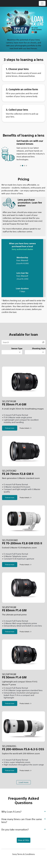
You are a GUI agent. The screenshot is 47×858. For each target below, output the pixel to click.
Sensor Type (16, 348)
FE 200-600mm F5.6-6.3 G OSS (23, 749)
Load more (23, 782)
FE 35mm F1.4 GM (14, 404)
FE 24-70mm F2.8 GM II (18, 474)
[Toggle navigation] (42, 3)
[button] (4, 153)
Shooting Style (39, 348)
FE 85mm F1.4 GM (14, 610)
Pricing (23, 179)
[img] (45, 811)
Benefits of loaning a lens (23, 135)
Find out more (9, 428)
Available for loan (23, 334)
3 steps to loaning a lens (23, 59)
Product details (25, 428)
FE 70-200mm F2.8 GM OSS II (22, 543)
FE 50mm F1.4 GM (14, 677)
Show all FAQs (23, 840)
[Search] (43, 342)
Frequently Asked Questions (23, 800)
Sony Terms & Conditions (23, 854)
